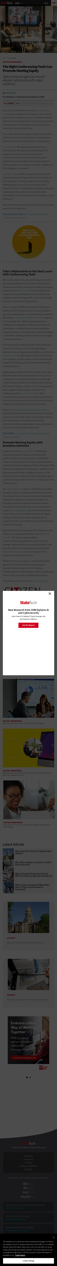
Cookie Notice (20, 1255)
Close (50, 594)
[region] (28, 1250)
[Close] (54, 1237)
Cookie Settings (28, 1261)
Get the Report (28, 625)
